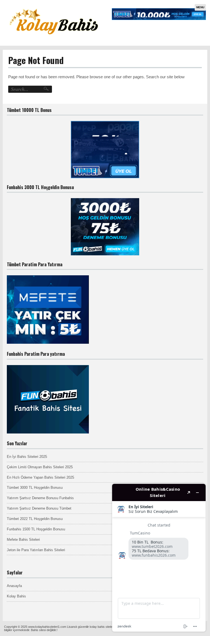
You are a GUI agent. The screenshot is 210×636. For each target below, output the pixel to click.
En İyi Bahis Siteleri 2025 (27, 457)
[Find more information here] (159, 557)
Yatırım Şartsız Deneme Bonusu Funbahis (40, 498)
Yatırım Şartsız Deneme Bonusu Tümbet (39, 508)
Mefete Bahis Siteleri (23, 539)
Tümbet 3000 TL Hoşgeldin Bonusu (35, 487)
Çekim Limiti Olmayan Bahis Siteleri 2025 (40, 467)
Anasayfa (14, 586)
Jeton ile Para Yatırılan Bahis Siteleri (36, 550)
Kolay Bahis (16, 596)
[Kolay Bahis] (54, 38)
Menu (200, 7)
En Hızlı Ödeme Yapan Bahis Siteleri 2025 (40, 477)
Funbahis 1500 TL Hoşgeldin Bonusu (36, 529)
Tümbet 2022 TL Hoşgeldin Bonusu (35, 519)
